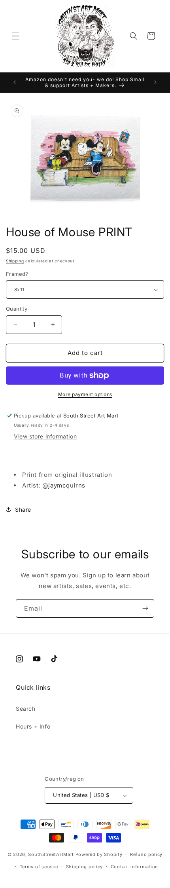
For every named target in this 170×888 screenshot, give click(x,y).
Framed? (17, 274)
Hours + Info (33, 726)
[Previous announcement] (14, 82)
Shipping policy (84, 866)
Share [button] (23, 509)
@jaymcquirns (63, 485)
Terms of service (39, 866)
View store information (45, 436)
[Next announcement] (155, 82)
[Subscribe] (145, 608)
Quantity (16, 308)
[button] (16, 36)
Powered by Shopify (99, 854)
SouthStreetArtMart (51, 854)
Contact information (134, 866)
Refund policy (146, 854)
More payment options (85, 394)
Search (26, 708)
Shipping (15, 260)
